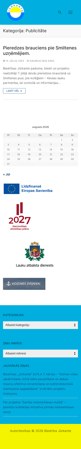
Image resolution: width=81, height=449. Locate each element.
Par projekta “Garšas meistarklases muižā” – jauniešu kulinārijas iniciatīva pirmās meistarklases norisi (38, 407)
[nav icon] (70, 12)
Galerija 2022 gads (41, 61)
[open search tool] (59, 12)
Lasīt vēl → (14, 90)
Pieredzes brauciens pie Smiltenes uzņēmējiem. (40, 50)
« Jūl (6, 174)
